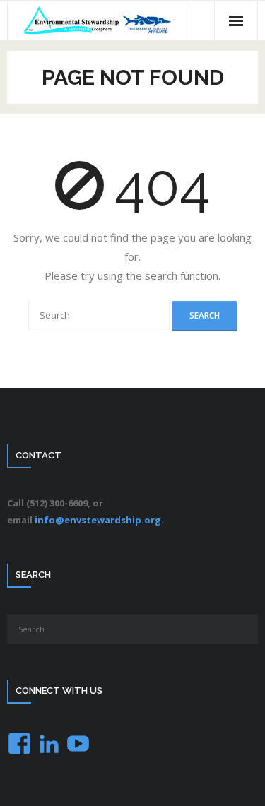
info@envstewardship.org (98, 520)
